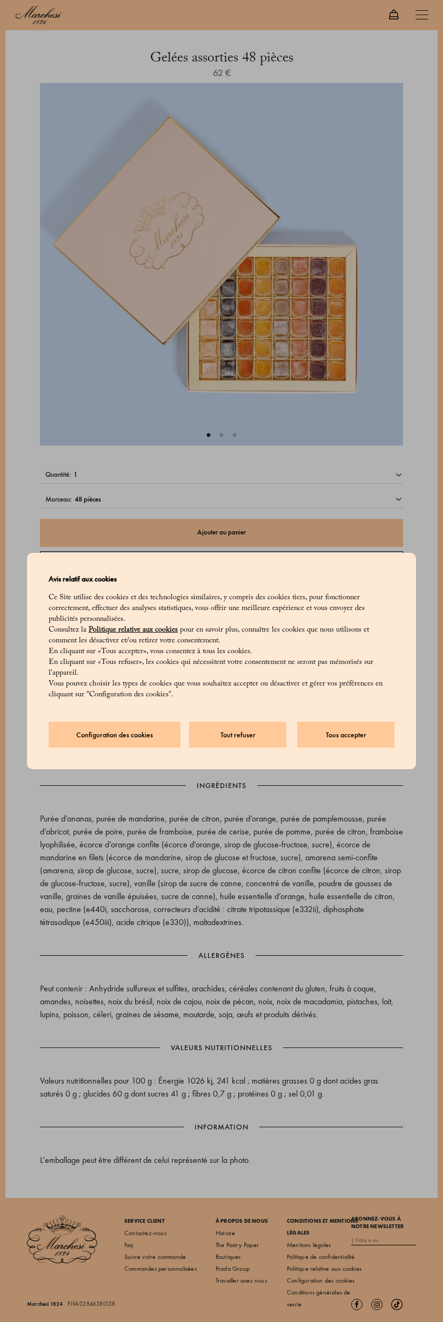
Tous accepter (346, 734)
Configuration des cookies (114, 734)
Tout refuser (238, 734)
